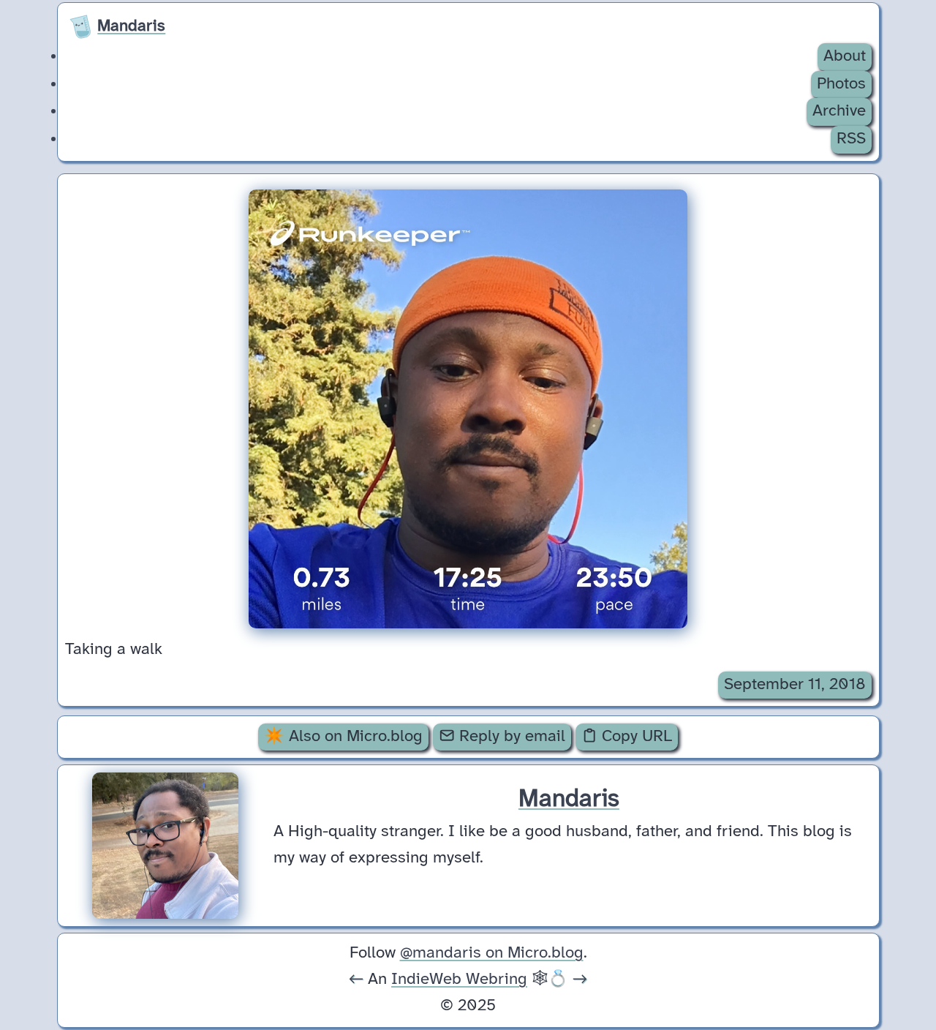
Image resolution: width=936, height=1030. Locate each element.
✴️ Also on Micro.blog (343, 736)
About (844, 56)
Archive (839, 111)
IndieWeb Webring (459, 979)
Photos (841, 84)
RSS (851, 139)
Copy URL (634, 736)
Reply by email (510, 736)
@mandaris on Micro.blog (492, 953)
